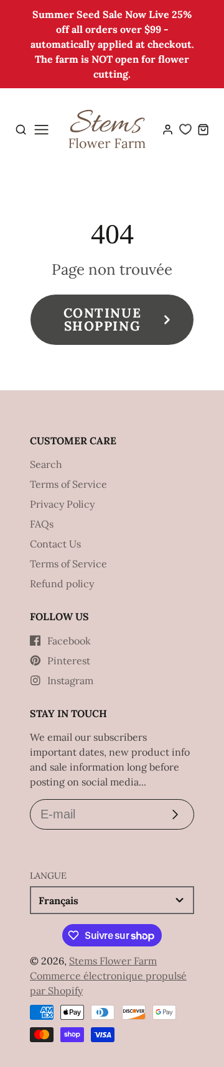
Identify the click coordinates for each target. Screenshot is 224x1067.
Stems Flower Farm (113, 961)
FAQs (42, 524)
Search (46, 464)
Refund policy (62, 583)
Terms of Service (68, 484)
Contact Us (55, 544)
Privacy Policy (62, 504)
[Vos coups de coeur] (185, 129)
